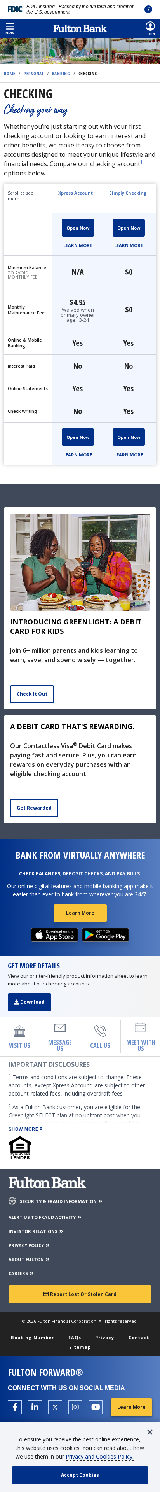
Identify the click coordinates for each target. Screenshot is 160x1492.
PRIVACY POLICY (27, 1245)
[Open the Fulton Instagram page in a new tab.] (75, 1407)
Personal (34, 73)
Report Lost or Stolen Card (83, 1294)
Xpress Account (75, 193)
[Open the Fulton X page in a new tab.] (55, 1407)
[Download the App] (54, 935)
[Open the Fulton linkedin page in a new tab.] (35, 1407)
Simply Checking (127, 193)
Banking (61, 73)
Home (10, 73)
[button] (10, 28)
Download (32, 1002)
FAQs (74, 1337)
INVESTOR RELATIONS (34, 1231)
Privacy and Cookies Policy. (100, 1456)
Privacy (104, 1337)
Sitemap (80, 1347)
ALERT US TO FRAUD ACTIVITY (43, 1217)
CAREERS (19, 1273)
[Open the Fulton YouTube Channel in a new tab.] (96, 1407)
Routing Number (32, 1337)
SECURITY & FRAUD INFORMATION (59, 1201)
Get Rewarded (34, 808)
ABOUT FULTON (27, 1259)
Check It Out (32, 694)
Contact (139, 1337)
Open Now (77, 228)
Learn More (77, 245)
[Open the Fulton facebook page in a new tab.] (15, 1407)
